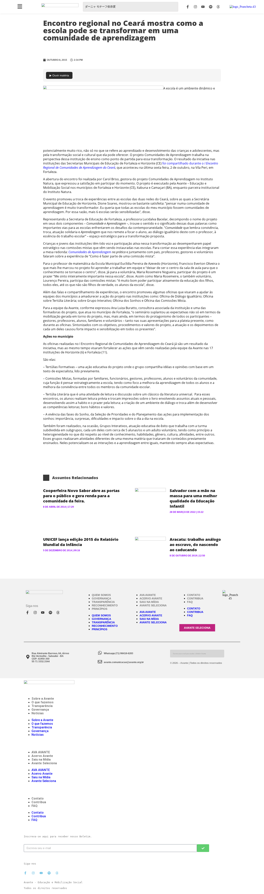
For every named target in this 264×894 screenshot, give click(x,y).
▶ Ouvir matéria (59, 75)
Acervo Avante (151, 598)
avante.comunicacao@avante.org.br (124, 662)
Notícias (38, 713)
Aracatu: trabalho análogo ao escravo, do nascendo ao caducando (195, 544)
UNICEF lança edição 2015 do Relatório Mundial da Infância (80, 542)
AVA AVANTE (148, 595)
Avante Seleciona (153, 605)
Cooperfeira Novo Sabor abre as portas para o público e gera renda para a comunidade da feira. (81, 496)
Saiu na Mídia (149, 601)
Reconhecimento (105, 605)
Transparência (103, 601)
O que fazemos (43, 702)
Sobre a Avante (43, 698)
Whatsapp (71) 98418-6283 (118, 653)
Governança (101, 598)
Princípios (99, 608)
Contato (193, 595)
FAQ (190, 601)
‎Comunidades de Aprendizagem (89, 252)
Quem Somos (101, 595)
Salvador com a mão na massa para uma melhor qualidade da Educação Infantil (193, 498)
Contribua (195, 598)
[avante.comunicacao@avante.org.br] (100, 662)
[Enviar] (203, 848)
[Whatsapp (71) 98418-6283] (100, 653)
